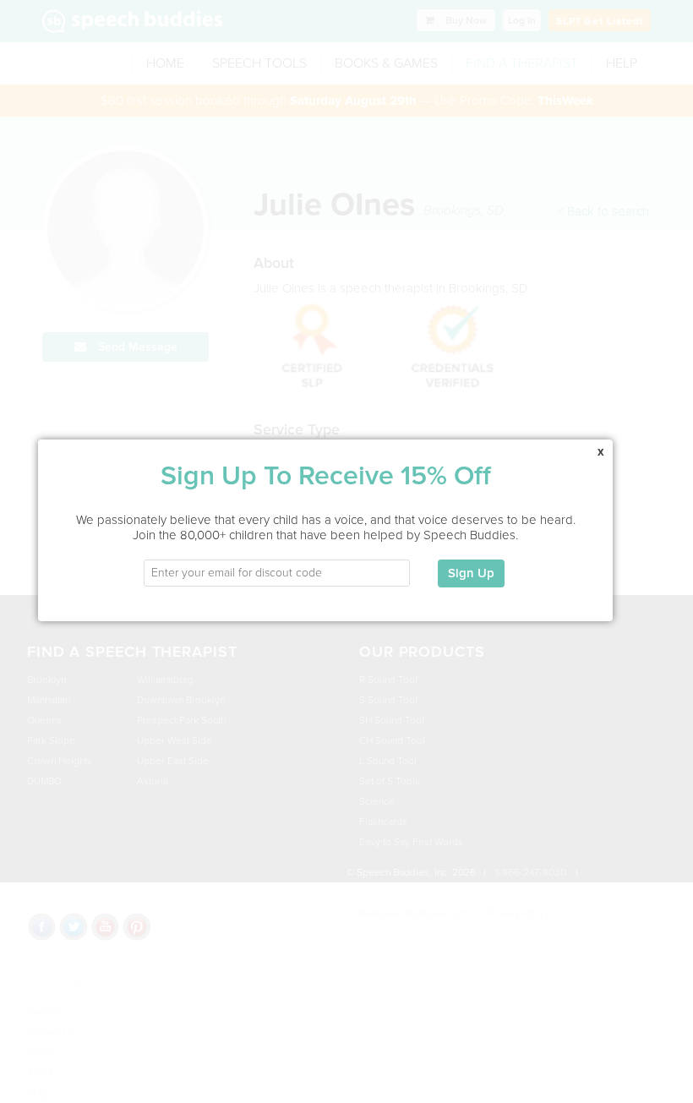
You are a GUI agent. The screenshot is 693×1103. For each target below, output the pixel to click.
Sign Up (471, 573)
